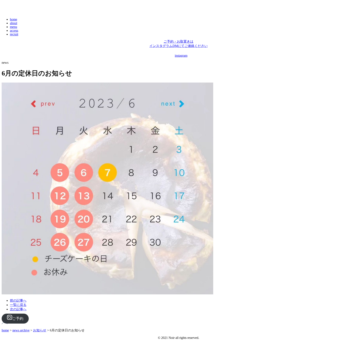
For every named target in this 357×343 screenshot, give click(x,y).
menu (13, 27)
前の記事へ (18, 300)
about (13, 23)
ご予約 (17, 319)
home (13, 19)
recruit (14, 34)
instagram (181, 55)
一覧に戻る (18, 305)
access (14, 30)
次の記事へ (18, 309)
